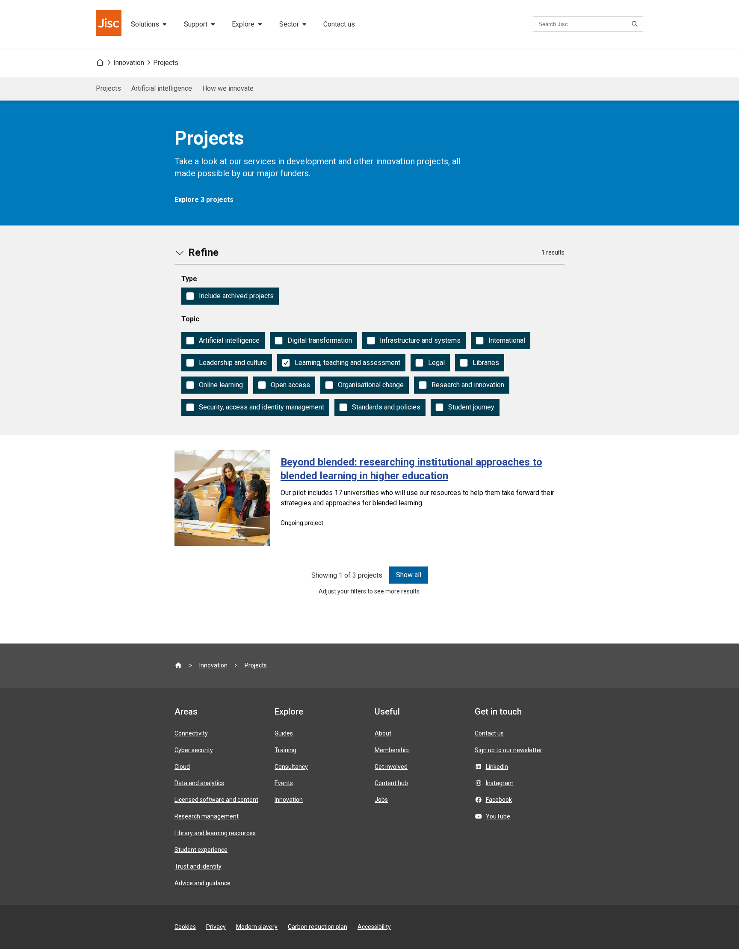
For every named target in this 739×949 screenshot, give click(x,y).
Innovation (128, 63)
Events (284, 783)
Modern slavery (257, 926)
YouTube (498, 816)
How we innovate (228, 88)
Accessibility (374, 926)
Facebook (499, 799)
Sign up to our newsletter (508, 750)
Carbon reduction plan (317, 926)
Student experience (201, 849)
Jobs (381, 799)
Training (285, 750)
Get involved (391, 766)
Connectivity (191, 733)
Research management (206, 816)
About (383, 733)
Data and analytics (199, 783)
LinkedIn (497, 766)
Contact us (339, 24)
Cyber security (193, 750)
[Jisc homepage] (109, 24)
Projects (165, 63)
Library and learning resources (215, 833)
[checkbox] (230, 296)
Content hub (391, 783)
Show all (408, 575)
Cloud (182, 766)
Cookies (185, 926)
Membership (392, 750)
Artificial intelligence (161, 88)
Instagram (500, 783)
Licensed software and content (216, 799)
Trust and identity (198, 866)
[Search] (636, 24)
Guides (284, 733)
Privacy (216, 926)
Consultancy (291, 766)
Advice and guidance (202, 883)
